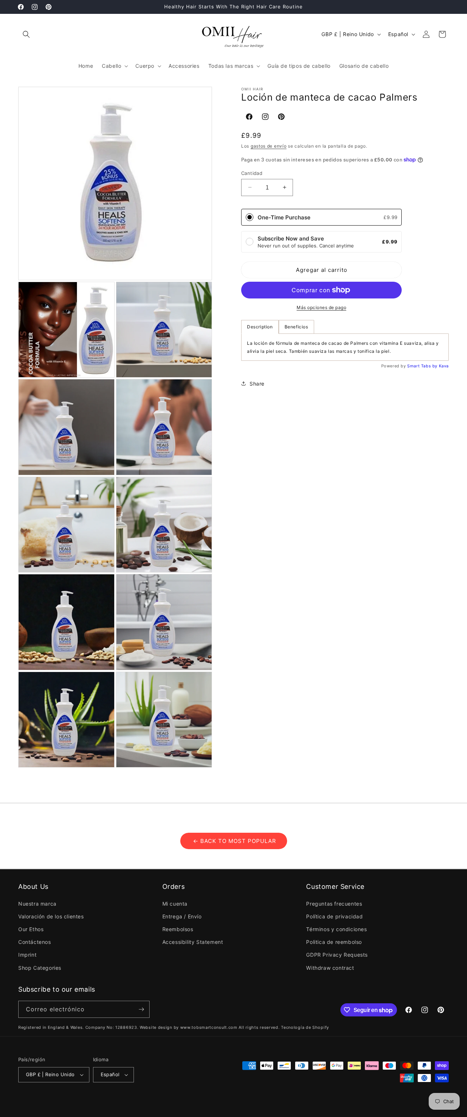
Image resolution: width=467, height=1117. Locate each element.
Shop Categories (39, 968)
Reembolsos (177, 929)
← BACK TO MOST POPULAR (233, 840)
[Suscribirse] (141, 1009)
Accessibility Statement (192, 942)
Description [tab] (260, 326)
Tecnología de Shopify (305, 1027)
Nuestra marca (37, 904)
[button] (26, 34)
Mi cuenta (175, 904)
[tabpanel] (345, 347)
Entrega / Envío (182, 916)
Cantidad (251, 173)
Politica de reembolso (334, 942)
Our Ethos (30, 929)
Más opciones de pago (321, 307)
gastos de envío (269, 145)
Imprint (27, 955)
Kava (444, 365)
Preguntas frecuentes (334, 904)
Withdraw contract (330, 968)
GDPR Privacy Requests (337, 955)
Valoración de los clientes (51, 916)
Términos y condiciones (336, 929)
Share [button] (257, 383)
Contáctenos (34, 942)
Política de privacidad (334, 916)
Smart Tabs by (423, 365)
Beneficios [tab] (296, 326)
